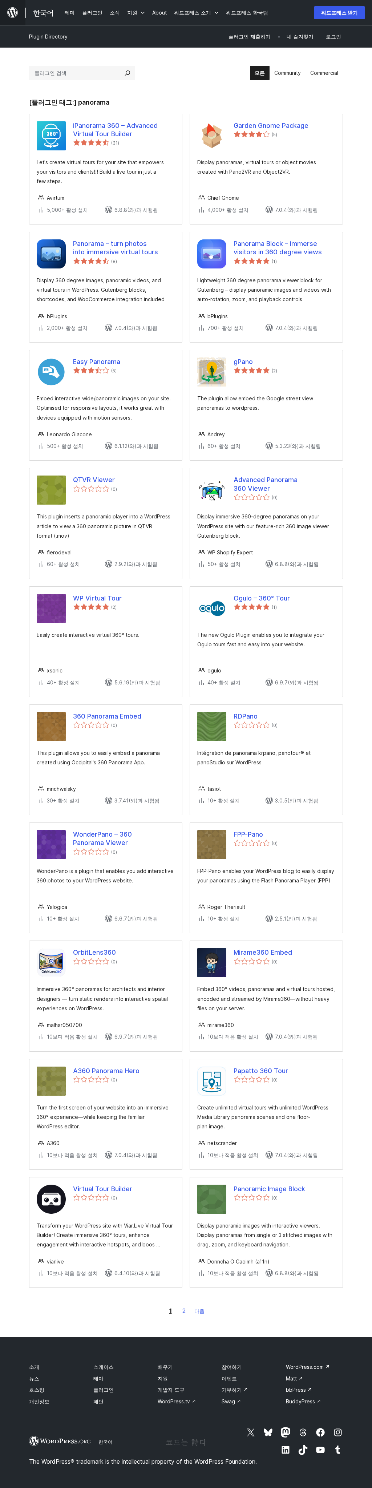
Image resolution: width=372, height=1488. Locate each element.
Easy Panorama (96, 361)
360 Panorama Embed (107, 716)
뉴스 (34, 1378)
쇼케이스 (103, 1367)
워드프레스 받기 (339, 12)
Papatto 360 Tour (261, 1071)
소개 (34, 1367)
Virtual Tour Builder (102, 1189)
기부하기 (235, 1390)
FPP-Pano (248, 834)
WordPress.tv (177, 1401)
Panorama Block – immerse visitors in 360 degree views (278, 248)
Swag (231, 1401)
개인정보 (39, 1401)
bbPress (299, 1390)
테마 (98, 1378)
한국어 (105, 1442)
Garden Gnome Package (271, 125)
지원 (163, 1378)
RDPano (246, 716)
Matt (294, 1378)
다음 (199, 1311)
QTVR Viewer (94, 480)
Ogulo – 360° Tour (262, 598)
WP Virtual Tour (97, 598)
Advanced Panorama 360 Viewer (266, 484)
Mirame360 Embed (263, 952)
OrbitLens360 (94, 952)
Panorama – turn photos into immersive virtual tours (115, 248)
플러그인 (103, 1390)
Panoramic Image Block (269, 1189)
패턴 (98, 1401)
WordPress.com (308, 1367)
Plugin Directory (48, 36)
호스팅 (36, 1390)
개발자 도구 (171, 1390)
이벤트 (229, 1378)
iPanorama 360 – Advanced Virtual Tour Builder (115, 130)
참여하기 (232, 1367)
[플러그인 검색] (127, 73)
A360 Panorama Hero (106, 1071)
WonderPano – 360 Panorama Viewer (102, 838)
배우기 (165, 1367)
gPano (243, 361)
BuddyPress (303, 1401)
